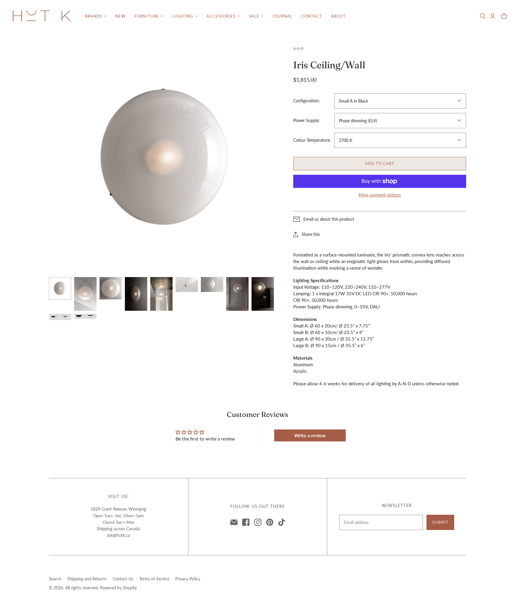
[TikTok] (281, 522)
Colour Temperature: (312, 140)
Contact (311, 16)
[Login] (492, 16)
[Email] (234, 522)
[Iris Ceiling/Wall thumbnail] (60, 288)
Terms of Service (154, 578)
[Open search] (483, 16)
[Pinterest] (269, 522)
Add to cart (379, 163)
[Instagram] (257, 522)
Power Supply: (306, 120)
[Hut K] (42, 16)
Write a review (310, 435)
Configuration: (306, 100)
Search (55, 578)
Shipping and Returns (87, 578)
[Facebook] (245, 522)
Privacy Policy (187, 578)
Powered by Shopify (118, 587)
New (120, 16)
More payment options (380, 194)
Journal (282, 16)
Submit (440, 522)
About (338, 16)
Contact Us (123, 578)
